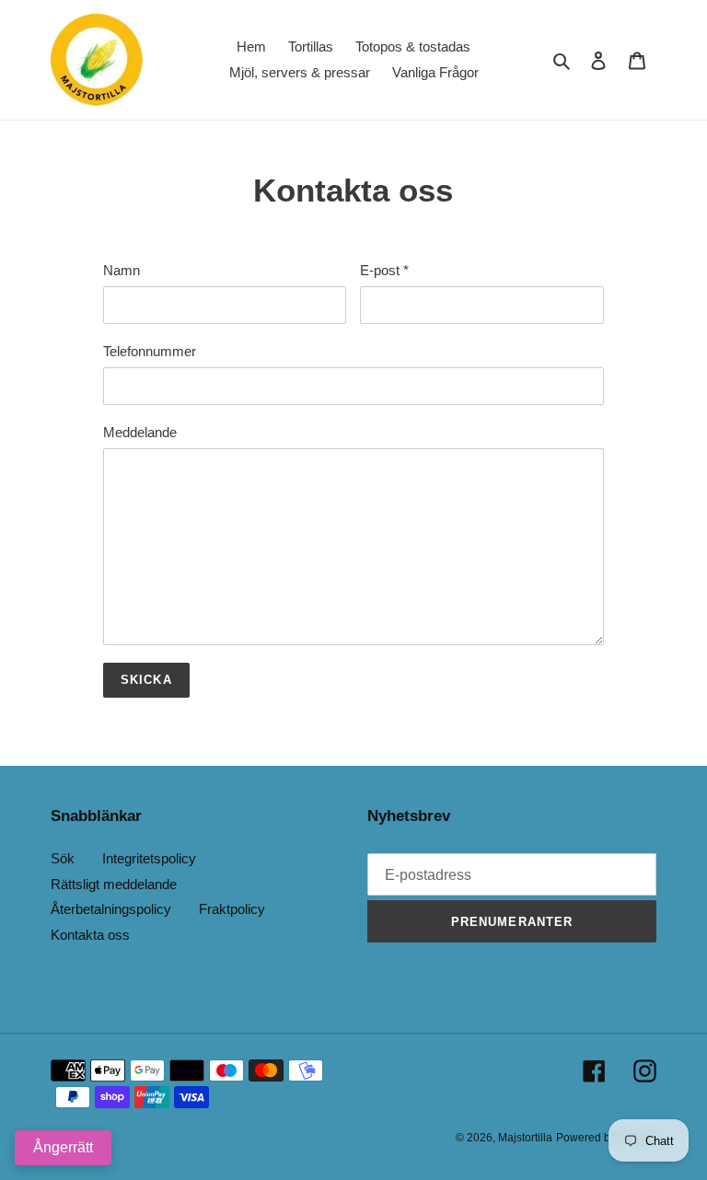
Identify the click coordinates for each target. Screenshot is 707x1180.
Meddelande (140, 432)
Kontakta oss (90, 935)
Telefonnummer (149, 351)
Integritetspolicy (149, 858)
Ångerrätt (63, 1147)
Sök (63, 858)
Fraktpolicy (232, 909)
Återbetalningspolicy (111, 909)
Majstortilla (525, 1137)
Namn (121, 270)
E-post (384, 270)
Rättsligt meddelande (114, 884)
